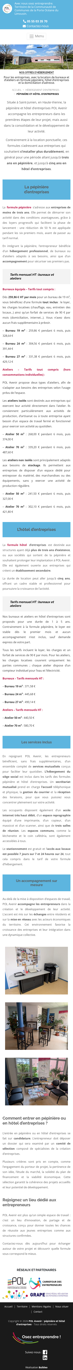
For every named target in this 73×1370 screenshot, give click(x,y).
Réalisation (36, 1367)
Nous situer (62, 1306)
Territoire (22, 1306)
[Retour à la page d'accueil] (7, 8)
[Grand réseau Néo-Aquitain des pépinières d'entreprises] (36, 1295)
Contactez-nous (38, 26)
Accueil (8, 1306)
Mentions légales (41, 1306)
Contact (38, 1311)
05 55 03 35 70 (37, 21)
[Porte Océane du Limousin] (18, 1283)
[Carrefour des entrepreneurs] (47, 1283)
